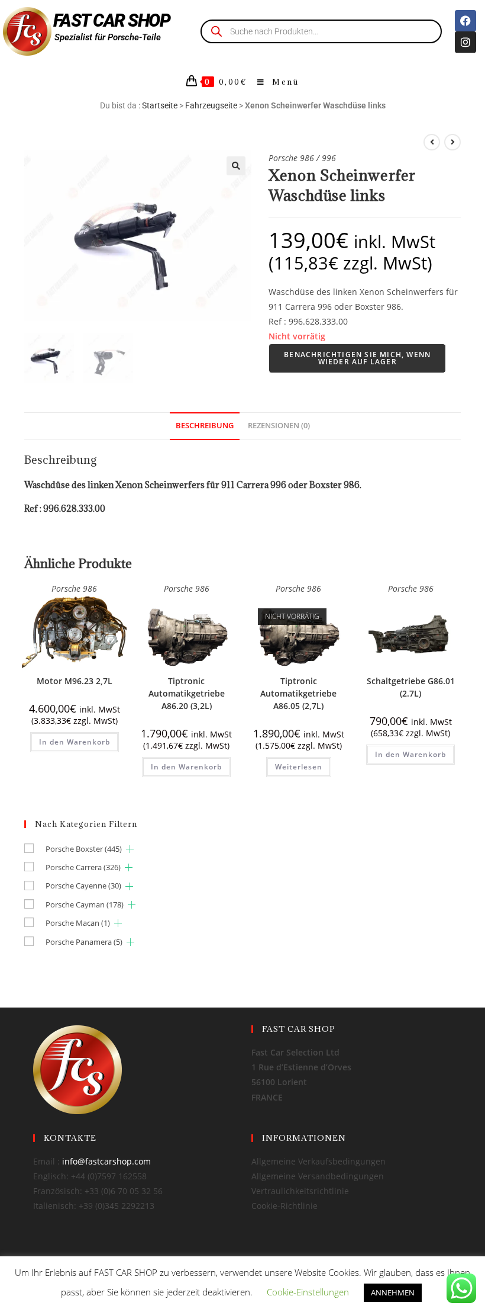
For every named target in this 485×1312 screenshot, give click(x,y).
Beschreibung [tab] (205, 426)
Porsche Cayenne (83, 885)
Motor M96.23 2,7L (74, 681)
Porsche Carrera (83, 867)
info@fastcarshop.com (106, 1161)
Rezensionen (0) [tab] (279, 426)
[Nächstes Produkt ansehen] (452, 142)
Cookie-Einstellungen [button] (308, 1292)
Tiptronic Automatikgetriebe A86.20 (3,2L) (186, 693)
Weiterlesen (298, 767)
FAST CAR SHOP (111, 20)
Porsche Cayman (85, 904)
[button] (236, 165)
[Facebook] (465, 20)
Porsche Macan (78, 923)
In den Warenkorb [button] (74, 742)
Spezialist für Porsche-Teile (107, 37)
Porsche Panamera (84, 941)
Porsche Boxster (84, 848)
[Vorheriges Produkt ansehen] (431, 142)
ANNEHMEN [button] (393, 1292)
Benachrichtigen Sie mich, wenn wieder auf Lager (357, 358)
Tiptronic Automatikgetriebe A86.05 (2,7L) (298, 693)
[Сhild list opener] (130, 849)
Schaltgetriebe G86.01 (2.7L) (411, 687)
